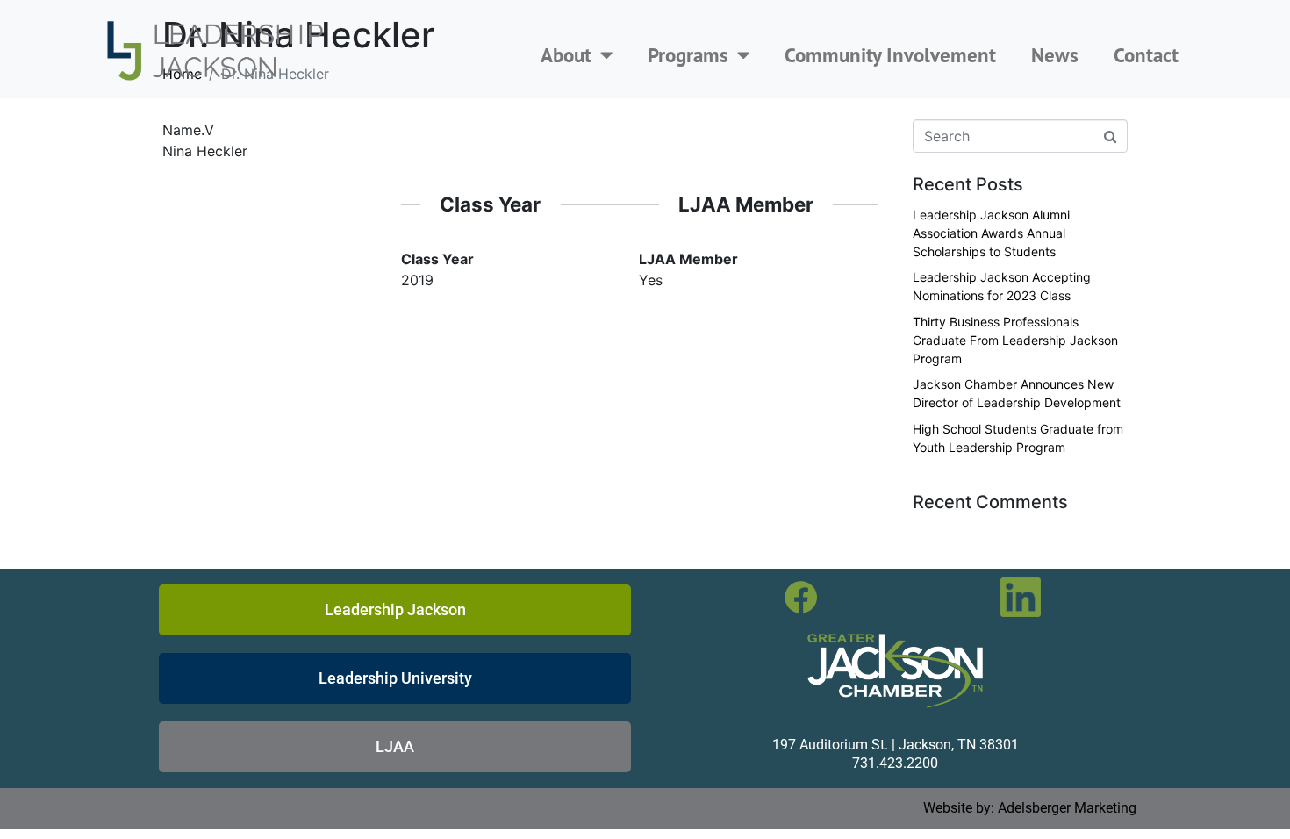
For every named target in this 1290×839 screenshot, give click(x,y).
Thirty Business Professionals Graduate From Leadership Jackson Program (1015, 340)
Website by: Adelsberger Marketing (1029, 808)
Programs (688, 55)
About (566, 55)
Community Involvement (890, 55)
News (1055, 55)
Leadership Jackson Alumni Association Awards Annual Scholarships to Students (991, 233)
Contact (1146, 55)
